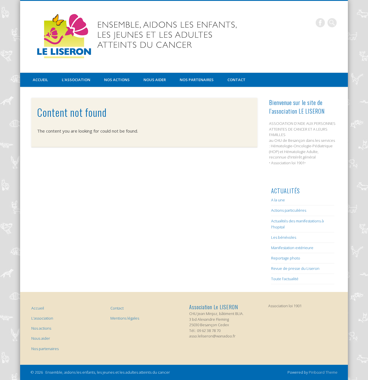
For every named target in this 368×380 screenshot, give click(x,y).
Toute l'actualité (284, 278)
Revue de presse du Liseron (295, 268)
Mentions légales (124, 318)
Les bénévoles (283, 237)
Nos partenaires (197, 79)
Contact (236, 79)
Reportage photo (285, 258)
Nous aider (154, 79)
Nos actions (117, 79)
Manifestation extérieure (292, 247)
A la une (278, 200)
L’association (76, 79)
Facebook (320, 22)
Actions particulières (288, 210)
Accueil (40, 79)
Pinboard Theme (323, 372)
